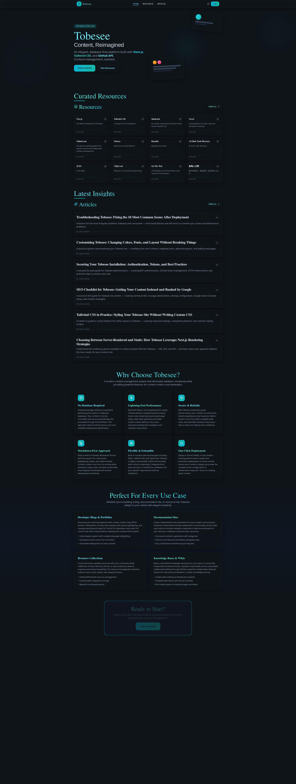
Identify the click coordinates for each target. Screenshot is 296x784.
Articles (161, 4)
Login (215, 4)
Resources (148, 4)
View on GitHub (148, 626)
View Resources (107, 68)
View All (212, 106)
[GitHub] (208, 4)
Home (136, 4)
